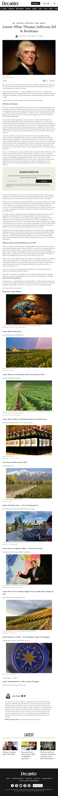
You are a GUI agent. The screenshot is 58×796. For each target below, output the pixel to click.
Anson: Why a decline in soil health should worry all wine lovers (24, 419)
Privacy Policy (37, 778)
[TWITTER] (22, 696)
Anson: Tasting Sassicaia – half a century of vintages (20, 681)
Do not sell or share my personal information (29, 780)
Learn (40, 9)
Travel (45, 9)
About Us (8, 778)
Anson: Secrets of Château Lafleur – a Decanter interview (22, 548)
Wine (13, 23)
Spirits (51, 9)
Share (6, 80)
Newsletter (53, 80)
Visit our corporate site (47, 789)
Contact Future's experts (17, 778)
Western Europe (29, 23)
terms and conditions (47, 778)
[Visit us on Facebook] (16, 785)
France (37, 23)
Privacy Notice (40, 184)
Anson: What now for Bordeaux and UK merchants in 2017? (23, 374)
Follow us (46, 80)
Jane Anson (22, 36)
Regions (34, 9)
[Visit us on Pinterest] (24, 785)
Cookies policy (29, 778)
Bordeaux (42, 23)
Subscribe (35, 3)
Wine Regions (19, 23)
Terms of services (20, 184)
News (41, 36)
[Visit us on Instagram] (29, 785)
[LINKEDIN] (25, 696)
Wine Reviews (20, 9)
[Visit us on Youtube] (20, 785)
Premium (28, 9)
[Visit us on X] (12, 785)
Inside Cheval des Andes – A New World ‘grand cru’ (20, 505)
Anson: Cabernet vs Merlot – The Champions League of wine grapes (26, 637)
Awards (5, 9)
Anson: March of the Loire (11, 331)
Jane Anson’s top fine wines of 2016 (14, 462)
